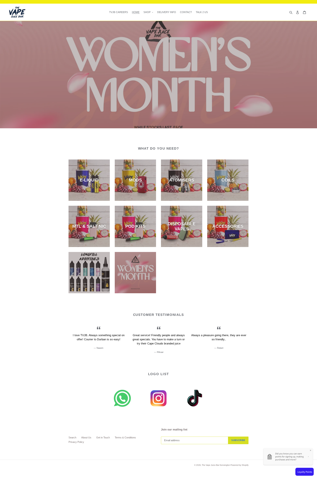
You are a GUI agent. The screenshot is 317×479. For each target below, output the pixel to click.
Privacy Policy (76, 442)
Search (72, 437)
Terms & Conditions (125, 437)
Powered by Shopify (239, 465)
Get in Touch (103, 437)
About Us (86, 437)
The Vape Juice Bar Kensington (216, 465)
